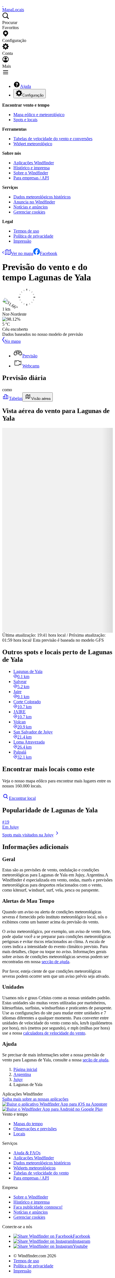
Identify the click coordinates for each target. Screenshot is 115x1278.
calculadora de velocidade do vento (54, 1033)
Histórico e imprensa (31, 167)
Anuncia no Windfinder (34, 202)
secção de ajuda (55, 961)
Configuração (33, 95)
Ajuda (25, 86)
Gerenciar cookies (29, 212)
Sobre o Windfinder (30, 172)
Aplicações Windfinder (33, 162)
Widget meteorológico (32, 143)
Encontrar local (22, 798)
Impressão (22, 241)
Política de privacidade (33, 236)
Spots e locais (25, 119)
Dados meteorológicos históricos (42, 196)
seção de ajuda (95, 1059)
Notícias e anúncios (30, 207)
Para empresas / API (31, 177)
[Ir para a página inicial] (2, 4)
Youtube (80, 1246)
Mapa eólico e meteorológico (38, 114)
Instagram (81, 1241)
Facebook (48, 253)
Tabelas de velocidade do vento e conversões (52, 138)
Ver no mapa (22, 253)
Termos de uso (26, 231)
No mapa (12, 341)
